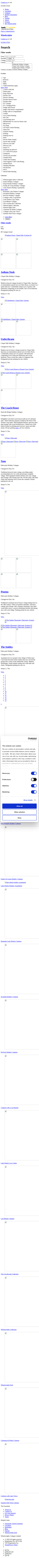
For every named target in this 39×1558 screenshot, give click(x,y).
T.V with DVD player (10, 151)
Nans (3, 461)
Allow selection (19, 812)
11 (5, 693)
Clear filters (8, 217)
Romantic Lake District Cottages (13, 191)
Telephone (6, 153)
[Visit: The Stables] (19, 622)
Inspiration (8, 1527)
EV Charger (7, 103)
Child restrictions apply (10, 86)
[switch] (34, 779)
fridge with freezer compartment (13, 109)
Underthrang (7, 339)
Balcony (5, 79)
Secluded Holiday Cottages (11, 193)
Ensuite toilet (7, 101)
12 (5, 695)
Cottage (3, 60)
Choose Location (6, 69)
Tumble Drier (7, 157)
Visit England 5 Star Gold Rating (13, 161)
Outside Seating (8, 131)
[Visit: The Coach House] (19, 369)
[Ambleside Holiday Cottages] (22, 64)
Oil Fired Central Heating (11, 127)
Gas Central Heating (9, 115)
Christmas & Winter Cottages (12, 209)
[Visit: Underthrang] (17, 300)
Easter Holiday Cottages (10, 182)
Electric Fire (7, 95)
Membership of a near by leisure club (15, 121)
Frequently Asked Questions (14, 1523)
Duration (3, 58)
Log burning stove (9, 119)
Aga (4, 77)
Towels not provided (9, 155)
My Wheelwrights (10, 24)
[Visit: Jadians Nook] (18, 235)
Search (8, 219)
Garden (5, 113)
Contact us (4, 2)
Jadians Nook (8, 272)
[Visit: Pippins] (8, 572)
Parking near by (8, 135)
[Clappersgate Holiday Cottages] (22, 68)
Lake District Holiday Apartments (13, 188)
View (2, 297)
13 (5, 697)
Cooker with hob (8, 89)
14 (5, 699)
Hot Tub (5, 117)
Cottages (7, 13)
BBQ (5, 84)
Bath (4, 82)
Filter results (6, 223)
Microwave (6, 123)
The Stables (7, 647)
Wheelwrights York (9, 207)
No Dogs (6, 125)
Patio (4, 137)
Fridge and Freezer (9, 107)
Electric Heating (8, 97)
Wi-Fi (5, 169)
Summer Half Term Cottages (12, 213)
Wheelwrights (6, 35)
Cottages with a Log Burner (12, 197)
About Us (8, 1509)
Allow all (19, 806)
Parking (5, 133)
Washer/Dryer (7, 163)
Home (7, 9)
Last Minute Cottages (10, 201)
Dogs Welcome (8, 93)
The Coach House (10, 407)
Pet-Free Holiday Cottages (11, 195)
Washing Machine (9, 165)
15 (5, 700)
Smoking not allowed (10, 149)
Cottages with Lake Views (11, 211)
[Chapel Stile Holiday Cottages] (22, 66)
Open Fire (6, 129)
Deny (19, 818)
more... (17, 428)
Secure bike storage (9, 141)
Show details (28, 800)
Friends (7, 18)
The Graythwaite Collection (12, 203)
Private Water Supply (10, 139)
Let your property (10, 1513)
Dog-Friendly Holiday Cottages (13, 184)
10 (5, 691)
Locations (8, 11)
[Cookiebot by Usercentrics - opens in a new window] (28, 738)
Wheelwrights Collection (11, 205)
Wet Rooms (7, 167)
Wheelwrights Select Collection (13, 180)
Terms (7, 1517)
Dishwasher (7, 91)
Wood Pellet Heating (9, 171)
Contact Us (8, 1511)
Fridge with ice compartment (12, 111)
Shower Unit (7, 145)
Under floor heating (9, 159)
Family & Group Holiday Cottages (14, 186)
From (2, 56)
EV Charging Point (9, 105)
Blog (6, 16)
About (7, 20)
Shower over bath (8, 143)
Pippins (4, 591)
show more (4, 87)
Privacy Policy (9, 1515)
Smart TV (6, 147)
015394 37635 (5, 42)
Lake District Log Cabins (11, 199)
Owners (7, 22)
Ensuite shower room (10, 99)
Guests (3, 62)
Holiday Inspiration (11, 15)
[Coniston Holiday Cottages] (22, 69)
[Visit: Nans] (11, 438)
